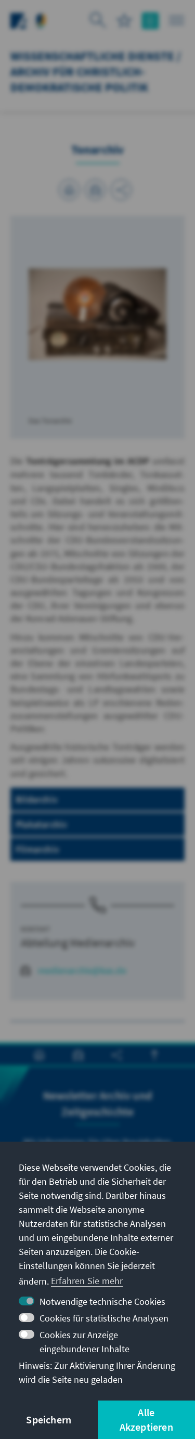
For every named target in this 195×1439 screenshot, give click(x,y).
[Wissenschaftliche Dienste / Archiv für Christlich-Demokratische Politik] (40, 19)
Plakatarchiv (41, 824)
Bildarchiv (37, 799)
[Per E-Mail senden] (95, 189)
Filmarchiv (37, 849)
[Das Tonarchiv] (97, 313)
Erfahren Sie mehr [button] (87, 1281)
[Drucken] (69, 189)
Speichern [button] (48, 1419)
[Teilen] (121, 189)
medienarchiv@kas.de (82, 970)
